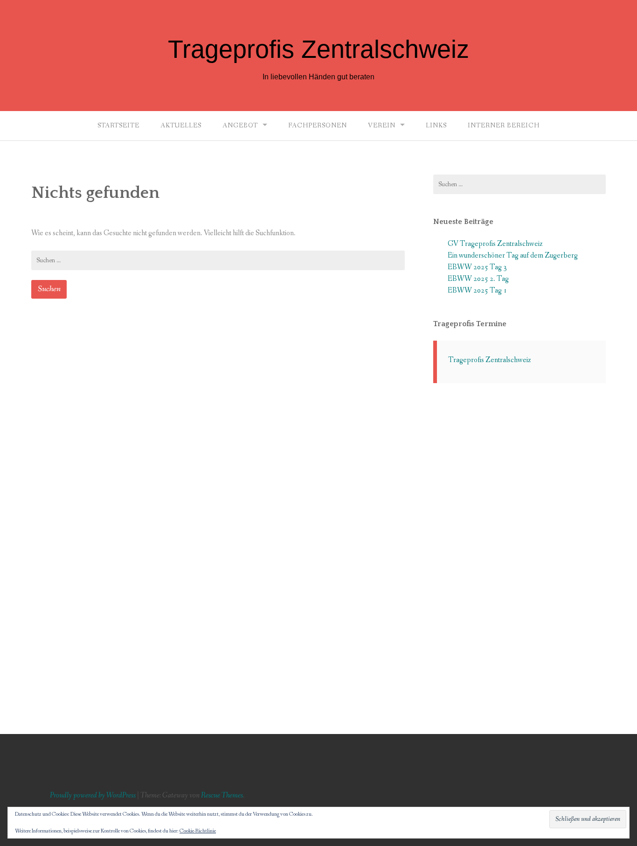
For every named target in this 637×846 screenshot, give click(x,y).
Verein (381, 125)
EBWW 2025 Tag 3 (477, 267)
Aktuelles (180, 125)
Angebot (240, 125)
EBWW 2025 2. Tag (478, 279)
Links (436, 125)
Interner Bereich (504, 125)
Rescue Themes (222, 795)
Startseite (118, 125)
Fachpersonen (317, 125)
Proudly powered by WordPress (93, 795)
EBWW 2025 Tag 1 (477, 290)
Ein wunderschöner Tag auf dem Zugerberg (513, 255)
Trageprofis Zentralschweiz (318, 49)
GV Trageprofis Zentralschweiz (495, 244)
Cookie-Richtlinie (198, 831)
